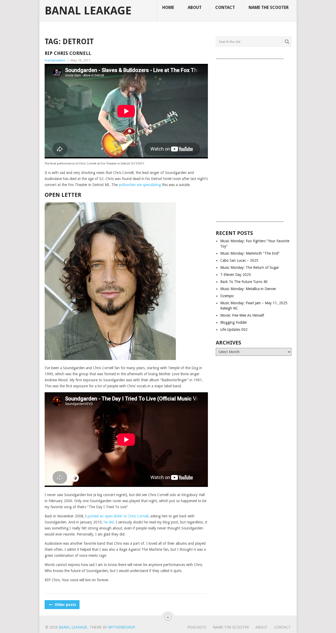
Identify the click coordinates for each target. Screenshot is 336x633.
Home (168, 7)
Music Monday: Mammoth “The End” (250, 253)
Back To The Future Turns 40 (243, 282)
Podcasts (196, 627)
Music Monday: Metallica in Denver (248, 289)
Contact (225, 7)
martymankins (55, 60)
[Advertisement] (253, 138)
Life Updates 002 (234, 329)
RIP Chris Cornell (68, 53)
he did (109, 522)
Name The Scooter (269, 7)
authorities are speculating (140, 185)
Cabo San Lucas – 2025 (239, 260)
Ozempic (227, 296)
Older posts (65, 605)
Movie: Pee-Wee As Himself (242, 315)
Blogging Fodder (233, 322)
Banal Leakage (88, 10)
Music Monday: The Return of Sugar (249, 267)
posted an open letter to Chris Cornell (118, 516)
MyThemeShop (121, 627)
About (195, 7)
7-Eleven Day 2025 (235, 274)
